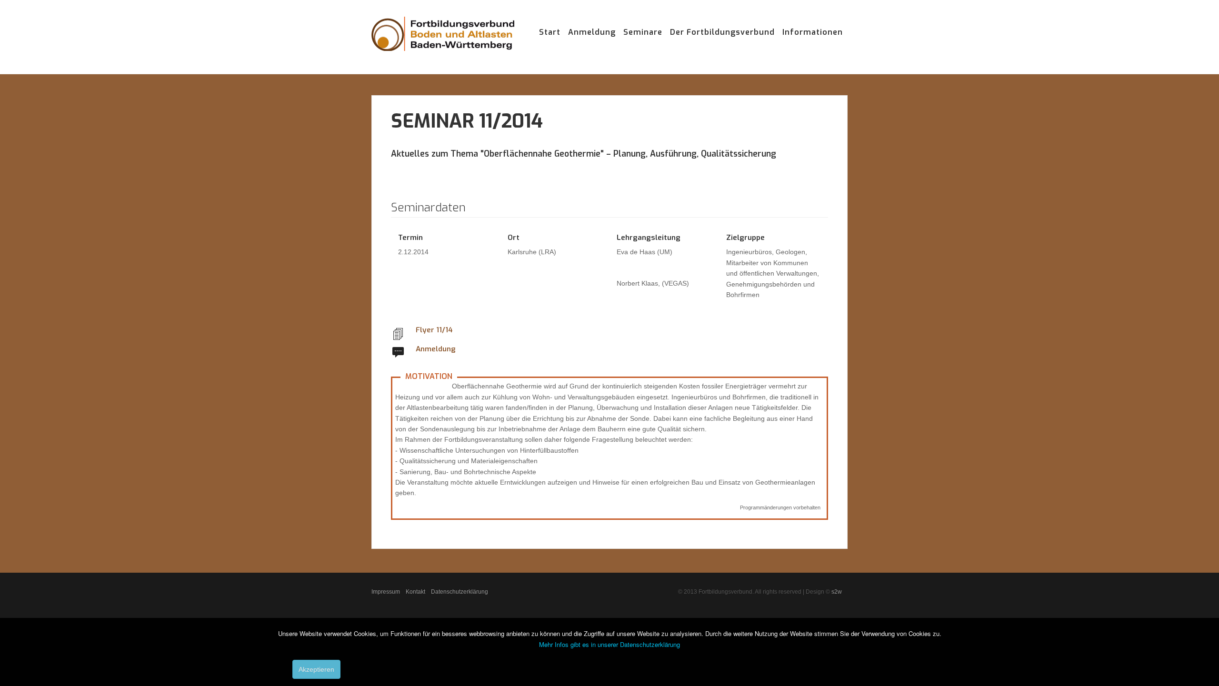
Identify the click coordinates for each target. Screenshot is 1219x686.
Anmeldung (592, 32)
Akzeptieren (316, 669)
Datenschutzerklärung (459, 591)
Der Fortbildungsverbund (722, 32)
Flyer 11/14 (434, 330)
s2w (836, 591)
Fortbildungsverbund (442, 43)
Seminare (642, 32)
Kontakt (415, 591)
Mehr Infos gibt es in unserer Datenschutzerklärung (609, 644)
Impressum (385, 591)
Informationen (812, 32)
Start (549, 32)
